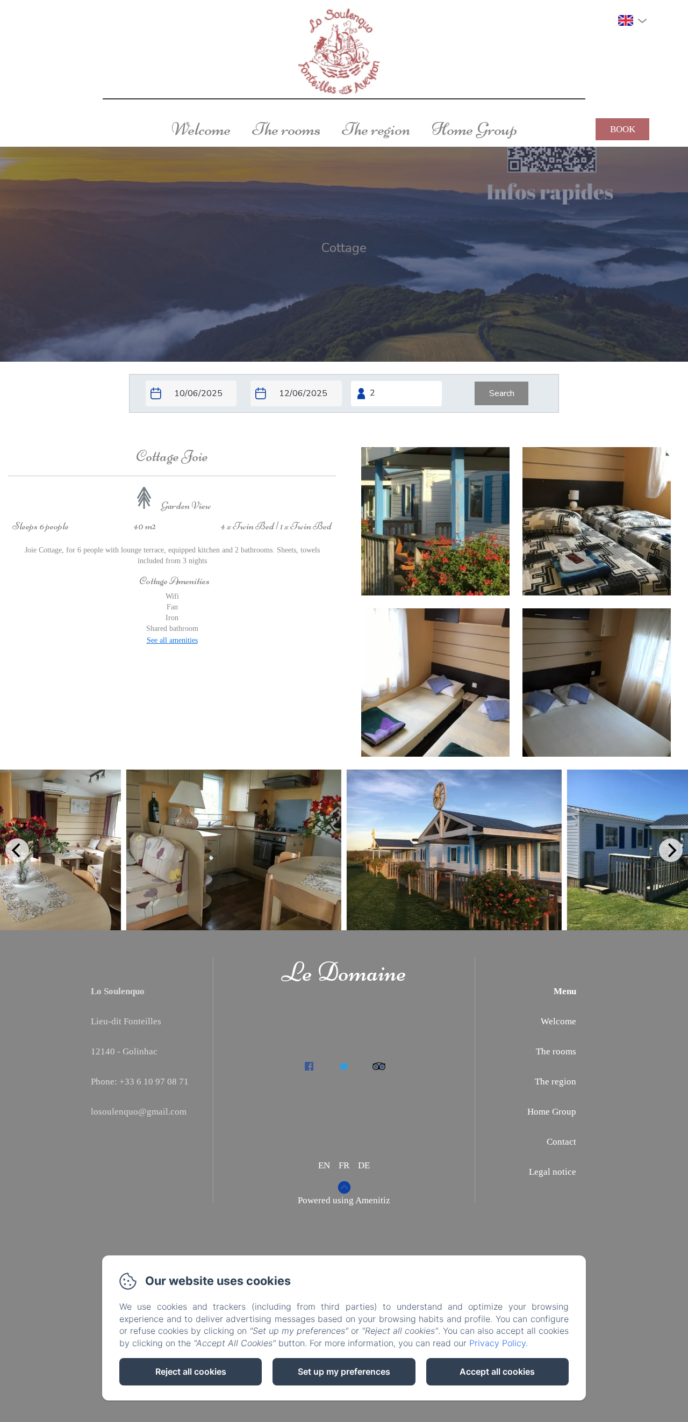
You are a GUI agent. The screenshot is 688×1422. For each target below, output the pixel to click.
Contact (561, 1142)
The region (376, 129)
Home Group (474, 129)
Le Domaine (344, 972)
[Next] (671, 850)
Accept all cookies (497, 1371)
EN (324, 1165)
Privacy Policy (497, 1343)
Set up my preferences (344, 1371)
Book (622, 129)
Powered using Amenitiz (344, 1200)
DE (364, 1165)
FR (344, 1165)
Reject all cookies (190, 1371)
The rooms (286, 129)
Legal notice (552, 1172)
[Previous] (17, 850)
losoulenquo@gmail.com (139, 1112)
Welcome (201, 129)
